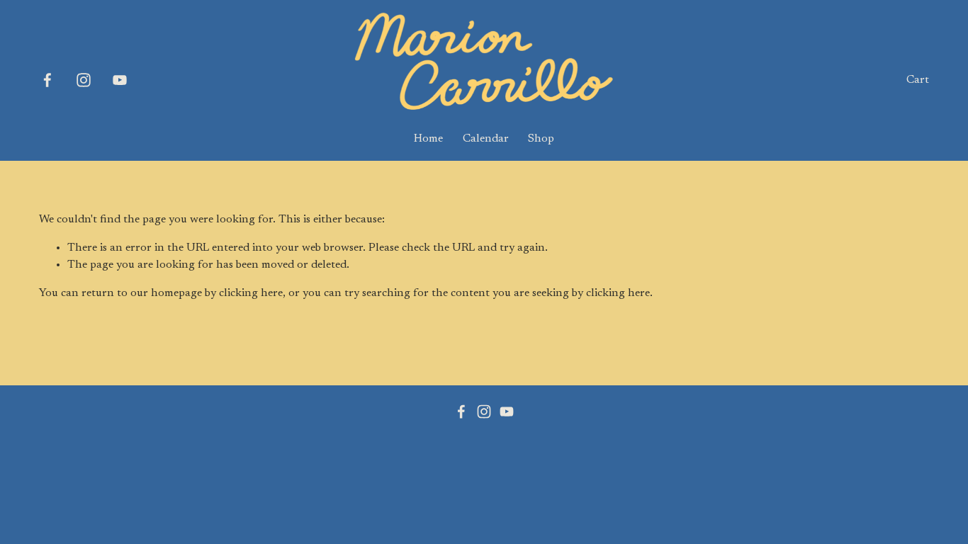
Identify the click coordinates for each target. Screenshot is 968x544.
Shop (541, 138)
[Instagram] (83, 80)
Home (428, 138)
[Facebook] (47, 80)
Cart (917, 80)
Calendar (486, 138)
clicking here (251, 293)
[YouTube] (119, 80)
